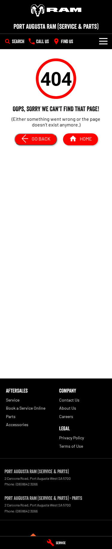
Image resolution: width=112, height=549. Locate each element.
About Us (67, 408)
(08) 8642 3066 (27, 484)
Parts (11, 416)
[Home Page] (56, 10)
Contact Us (69, 399)
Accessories (17, 424)
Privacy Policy (71, 437)
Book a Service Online (25, 408)
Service (12, 399)
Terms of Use (71, 446)
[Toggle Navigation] (103, 41)
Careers (66, 416)
